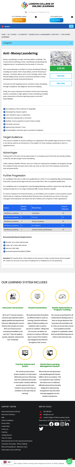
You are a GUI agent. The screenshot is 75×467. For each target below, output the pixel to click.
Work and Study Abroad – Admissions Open (14, 447)
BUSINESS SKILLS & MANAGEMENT (39, 34)
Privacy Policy (5, 423)
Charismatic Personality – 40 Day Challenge (14, 444)
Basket (7, 27)
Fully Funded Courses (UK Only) (11, 450)
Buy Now (60, 76)
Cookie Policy (5, 426)
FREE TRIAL (61, 83)
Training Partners (6, 435)
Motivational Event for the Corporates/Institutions (16, 441)
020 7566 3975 (47, 411)
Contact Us (4, 429)
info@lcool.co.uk (48, 414)
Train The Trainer (6, 438)
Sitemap (61, 463)
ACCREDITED (23, 34)
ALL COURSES (12, 34)
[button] (69, 461)
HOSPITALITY (55, 34)
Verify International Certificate (10, 411)
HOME (3, 34)
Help (2, 417)
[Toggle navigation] (71, 26)
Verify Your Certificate (8, 414)
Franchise (4, 432)
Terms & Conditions (7, 420)
